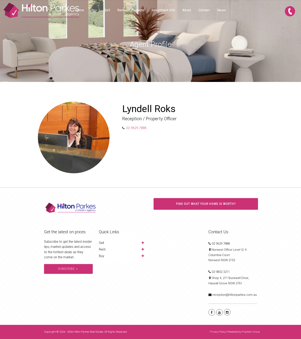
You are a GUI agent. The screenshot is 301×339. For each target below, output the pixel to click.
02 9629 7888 (136, 128)
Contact (204, 10)
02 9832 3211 (221, 272)
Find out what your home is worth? (206, 203)
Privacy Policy (218, 331)
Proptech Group (251, 331)
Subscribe (66, 268)
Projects (137, 10)
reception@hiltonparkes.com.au (234, 295)
